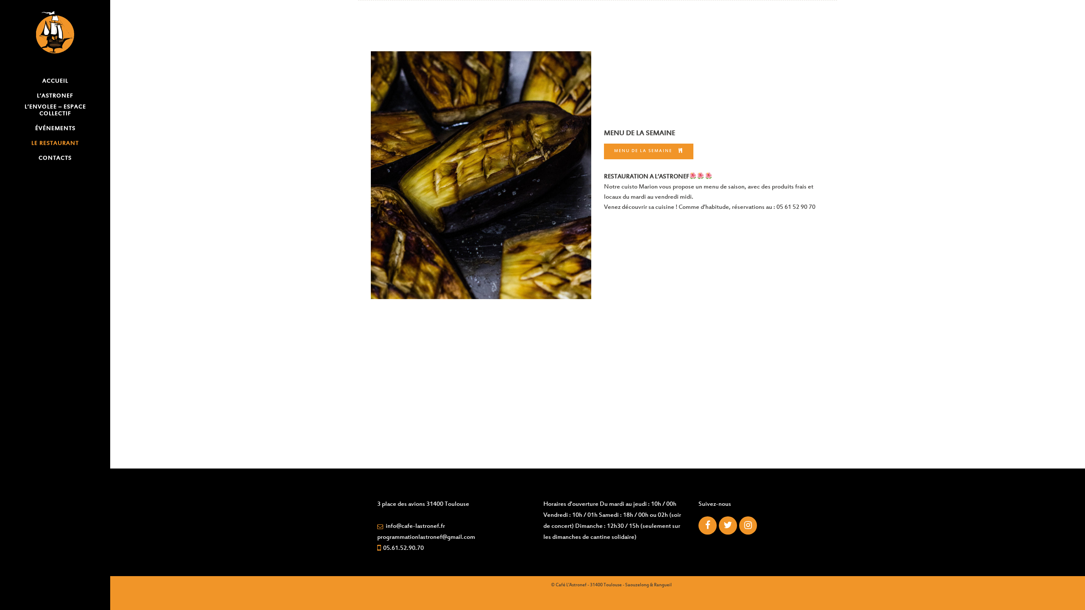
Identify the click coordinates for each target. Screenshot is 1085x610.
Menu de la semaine (643, 151)
